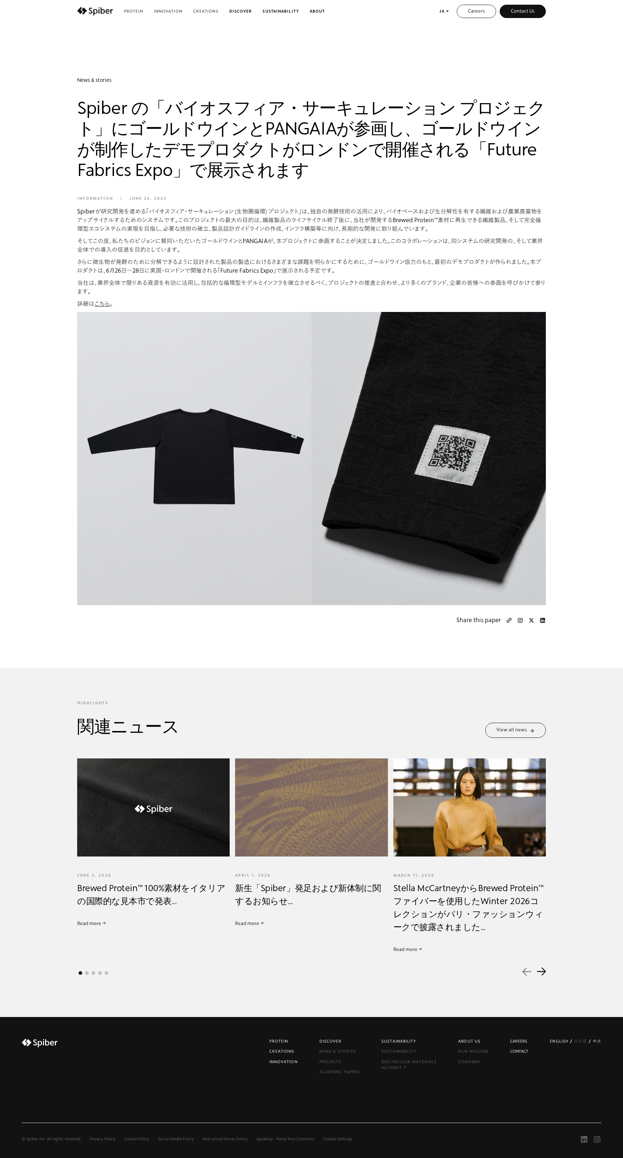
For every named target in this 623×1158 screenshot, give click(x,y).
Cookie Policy (136, 1139)
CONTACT (519, 1051)
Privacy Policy (102, 1139)
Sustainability (280, 11)
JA (442, 11)
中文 (597, 1041)
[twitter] (531, 620)
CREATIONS (282, 1051)
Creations (205, 11)
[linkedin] (542, 620)
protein (133, 11)
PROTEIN (278, 1041)
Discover (240, 11)
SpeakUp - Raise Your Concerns (285, 1139)
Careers (476, 11)
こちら (102, 304)
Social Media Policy (176, 1139)
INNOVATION (283, 1062)
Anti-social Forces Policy (225, 1139)
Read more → (91, 923)
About (317, 11)
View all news (512, 729)
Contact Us (523, 11)
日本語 (581, 1041)
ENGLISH (560, 1041)
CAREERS (518, 1041)
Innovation (168, 11)
